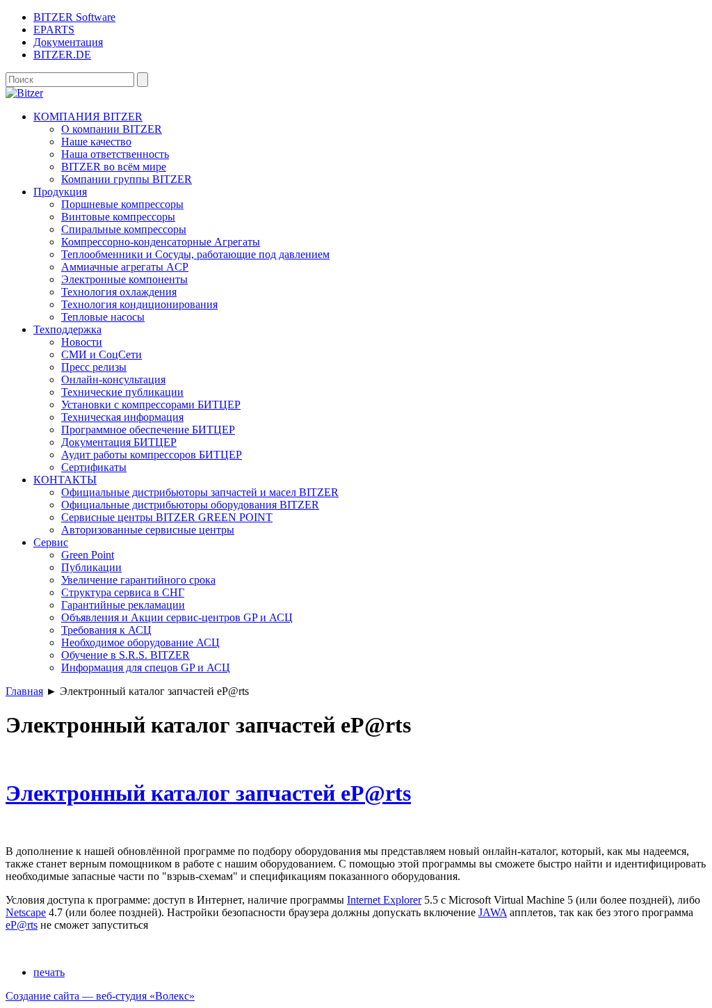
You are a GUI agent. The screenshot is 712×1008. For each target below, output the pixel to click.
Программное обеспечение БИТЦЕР (148, 429)
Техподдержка (67, 329)
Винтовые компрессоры (118, 217)
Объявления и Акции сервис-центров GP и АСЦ (177, 617)
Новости (81, 342)
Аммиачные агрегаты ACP (124, 267)
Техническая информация (122, 417)
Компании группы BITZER (126, 179)
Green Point (87, 555)
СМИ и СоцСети (101, 354)
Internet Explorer (384, 900)
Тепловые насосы (103, 317)
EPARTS (53, 29)
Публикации (91, 567)
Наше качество (96, 141)
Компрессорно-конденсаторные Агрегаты (160, 242)
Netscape (26, 912)
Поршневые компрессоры (122, 204)
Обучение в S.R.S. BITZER (125, 655)
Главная (24, 691)
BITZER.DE (62, 55)
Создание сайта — (100, 996)
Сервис (50, 542)
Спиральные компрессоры (123, 229)
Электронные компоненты (124, 279)
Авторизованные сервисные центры (147, 530)
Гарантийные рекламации (123, 605)
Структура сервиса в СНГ (122, 592)
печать (49, 972)
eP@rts (22, 925)
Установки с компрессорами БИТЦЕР (151, 404)
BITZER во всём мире (113, 167)
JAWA (492, 912)
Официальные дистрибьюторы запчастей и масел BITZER (200, 492)
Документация (68, 42)
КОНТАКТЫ (65, 480)
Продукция (60, 192)
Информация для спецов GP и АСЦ (145, 667)
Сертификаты (94, 467)
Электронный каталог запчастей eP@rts (208, 793)
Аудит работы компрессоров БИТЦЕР (151, 455)
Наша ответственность (115, 154)
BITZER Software (74, 17)
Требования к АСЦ (106, 630)
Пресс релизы (94, 367)
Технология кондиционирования (139, 304)
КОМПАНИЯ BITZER (88, 116)
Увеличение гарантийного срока (138, 580)
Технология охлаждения (119, 292)
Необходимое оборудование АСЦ (140, 642)
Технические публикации (122, 392)
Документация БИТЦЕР (119, 442)
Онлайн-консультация (113, 379)
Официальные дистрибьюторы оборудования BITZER (190, 505)
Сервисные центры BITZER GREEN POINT (167, 517)
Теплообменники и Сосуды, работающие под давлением (195, 254)
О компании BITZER (111, 129)
